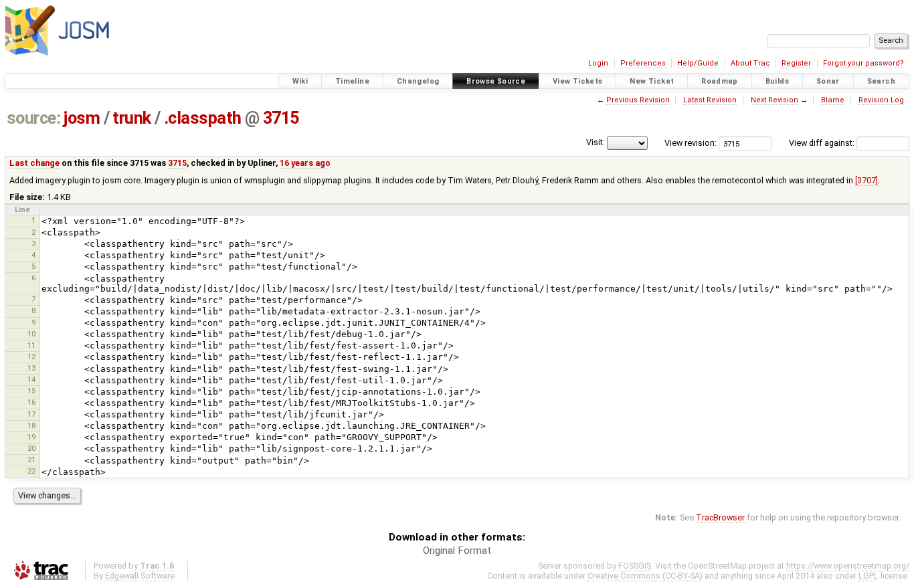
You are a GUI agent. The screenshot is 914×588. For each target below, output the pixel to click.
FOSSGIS (634, 566)
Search (881, 81)
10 (31, 333)
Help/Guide (698, 63)
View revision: (690, 143)
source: (34, 118)
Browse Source (495, 81)
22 (31, 471)
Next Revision (774, 100)
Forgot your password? (863, 63)
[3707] (866, 180)
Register (796, 63)
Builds (777, 81)
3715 (281, 118)
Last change (34, 163)
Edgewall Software (140, 576)
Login (598, 63)
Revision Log (881, 100)
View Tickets (578, 81)
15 (31, 390)
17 (31, 414)
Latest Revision (710, 100)
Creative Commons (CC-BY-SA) (645, 576)
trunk (131, 118)
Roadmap (719, 81)
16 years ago (305, 163)
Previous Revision (638, 100)
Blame (832, 100)
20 (31, 448)
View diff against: (822, 143)
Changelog (418, 81)
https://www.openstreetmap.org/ (847, 566)
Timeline (352, 81)
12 (31, 356)
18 (31, 425)
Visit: (595, 142)
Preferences (643, 63)
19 (31, 437)
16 (31, 402)
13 (31, 368)
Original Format (457, 551)
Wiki (300, 81)
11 (31, 345)
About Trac (750, 63)
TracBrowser (720, 517)
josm (82, 118)
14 (31, 379)
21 (31, 459)
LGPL (868, 576)
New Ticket (652, 81)
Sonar (828, 81)
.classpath (203, 118)
